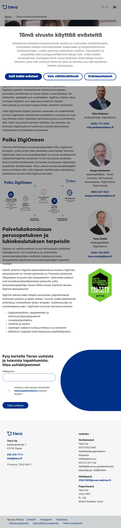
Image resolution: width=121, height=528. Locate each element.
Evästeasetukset (100, 76)
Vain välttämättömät (63, 76)
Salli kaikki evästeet (23, 76)
